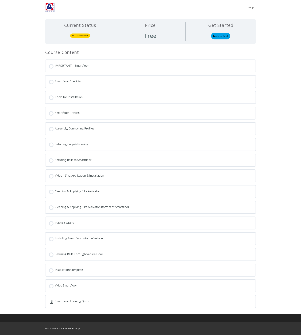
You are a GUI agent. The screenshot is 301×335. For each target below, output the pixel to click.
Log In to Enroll (220, 36)
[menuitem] (251, 7)
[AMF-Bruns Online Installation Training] (50, 7)
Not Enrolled (80, 35)
